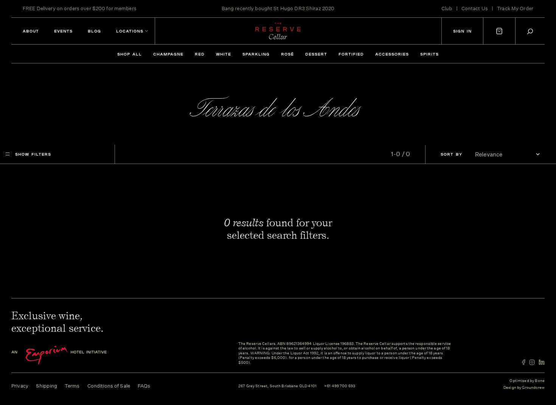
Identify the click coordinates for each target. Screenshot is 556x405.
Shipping (46, 386)
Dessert (316, 54)
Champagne (168, 54)
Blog (94, 31)
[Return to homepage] (278, 31)
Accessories (392, 54)
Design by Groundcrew (524, 387)
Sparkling (256, 54)
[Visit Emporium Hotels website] (71, 355)
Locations (129, 31)
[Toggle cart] (499, 31)
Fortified (351, 54)
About (31, 31)
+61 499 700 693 (339, 386)
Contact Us (474, 8)
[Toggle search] (530, 31)
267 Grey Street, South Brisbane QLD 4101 (277, 386)
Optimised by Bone (527, 380)
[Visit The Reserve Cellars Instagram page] (532, 362)
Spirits (429, 54)
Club (446, 8)
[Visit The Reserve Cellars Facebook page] (523, 362)
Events (63, 31)
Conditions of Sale (108, 386)
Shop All (129, 54)
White (223, 54)
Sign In (462, 31)
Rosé (287, 54)
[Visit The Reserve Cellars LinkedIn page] (542, 362)
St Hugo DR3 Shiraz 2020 (303, 8)
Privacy (19, 386)
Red (200, 54)
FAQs (144, 386)
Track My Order (515, 8)
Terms (72, 386)
